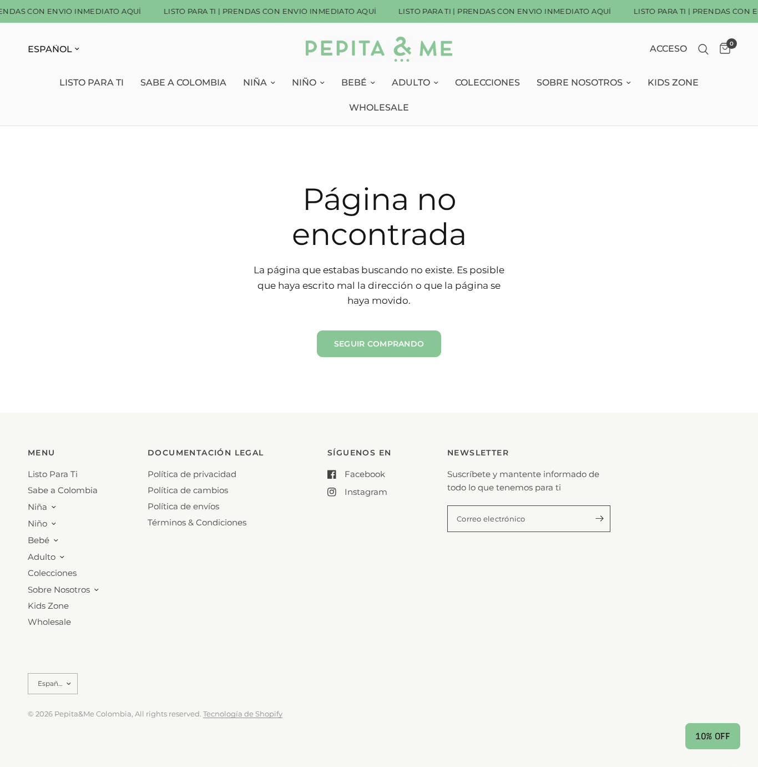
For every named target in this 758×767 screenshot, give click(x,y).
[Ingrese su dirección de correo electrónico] (599, 518)
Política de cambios (188, 490)
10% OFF (712, 736)
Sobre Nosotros (580, 82)
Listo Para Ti (91, 82)
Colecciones (487, 82)
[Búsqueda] (703, 49)
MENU (41, 453)
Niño (304, 82)
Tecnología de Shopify (242, 713)
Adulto (411, 82)
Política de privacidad (192, 474)
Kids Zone (673, 82)
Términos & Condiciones (197, 522)
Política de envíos (183, 506)
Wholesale (379, 107)
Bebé (354, 82)
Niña (255, 82)
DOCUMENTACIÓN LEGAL (206, 453)
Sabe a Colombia (183, 82)
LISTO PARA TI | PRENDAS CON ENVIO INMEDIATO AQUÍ (266, 11)
